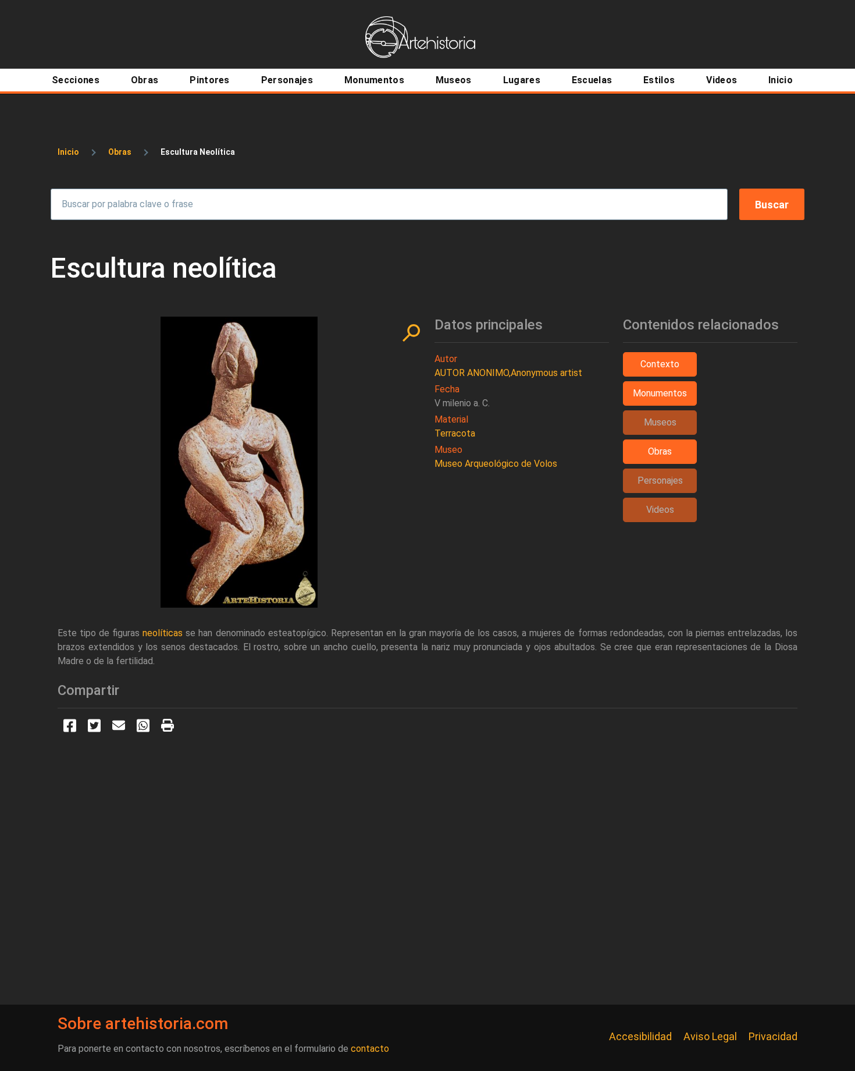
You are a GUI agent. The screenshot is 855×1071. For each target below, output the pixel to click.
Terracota (454, 433)
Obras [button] (660, 451)
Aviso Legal (710, 1036)
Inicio (68, 152)
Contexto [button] (659, 364)
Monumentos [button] (660, 393)
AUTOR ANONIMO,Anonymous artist (508, 372)
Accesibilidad (640, 1036)
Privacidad (773, 1036)
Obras (119, 152)
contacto (370, 1048)
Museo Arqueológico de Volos (495, 463)
